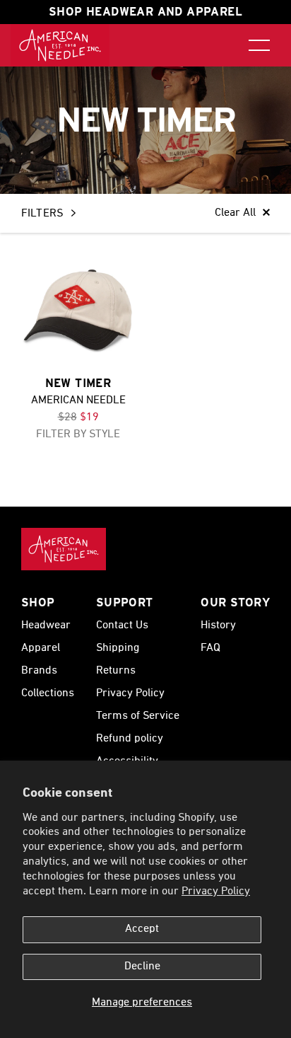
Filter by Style (78, 434)
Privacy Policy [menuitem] (130, 693)
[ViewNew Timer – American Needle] (78, 311)
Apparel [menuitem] (40, 648)
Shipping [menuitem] (117, 648)
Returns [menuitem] (116, 671)
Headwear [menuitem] (46, 625)
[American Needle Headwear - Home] (63, 549)
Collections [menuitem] (47, 693)
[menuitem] (60, 45)
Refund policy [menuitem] (129, 739)
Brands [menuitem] (39, 671)
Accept (142, 929)
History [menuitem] (218, 625)
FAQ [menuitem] (210, 648)
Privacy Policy (216, 891)
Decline (142, 966)
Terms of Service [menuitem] (137, 716)
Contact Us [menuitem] (122, 625)
